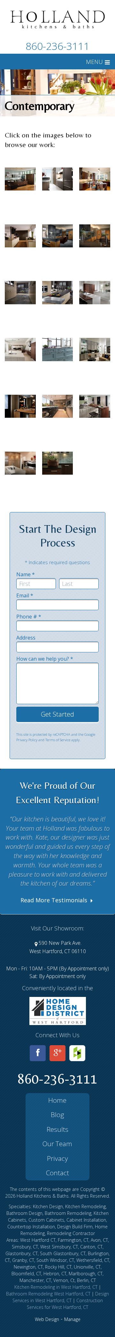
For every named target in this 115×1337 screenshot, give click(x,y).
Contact (57, 1172)
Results (57, 1129)
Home (57, 1100)
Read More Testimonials (54, 900)
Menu (95, 62)
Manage (72, 1319)
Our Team (57, 1143)
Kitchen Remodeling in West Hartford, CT (55, 1287)
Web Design (47, 1319)
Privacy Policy (26, 739)
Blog (57, 1114)
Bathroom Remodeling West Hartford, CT (48, 1294)
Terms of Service (57, 739)
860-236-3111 (57, 46)
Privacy (57, 1158)
